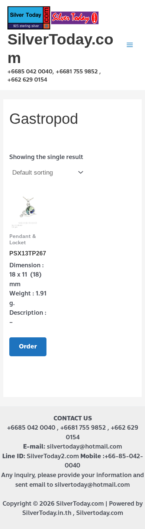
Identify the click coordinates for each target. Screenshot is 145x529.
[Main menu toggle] (130, 45)
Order (28, 346)
